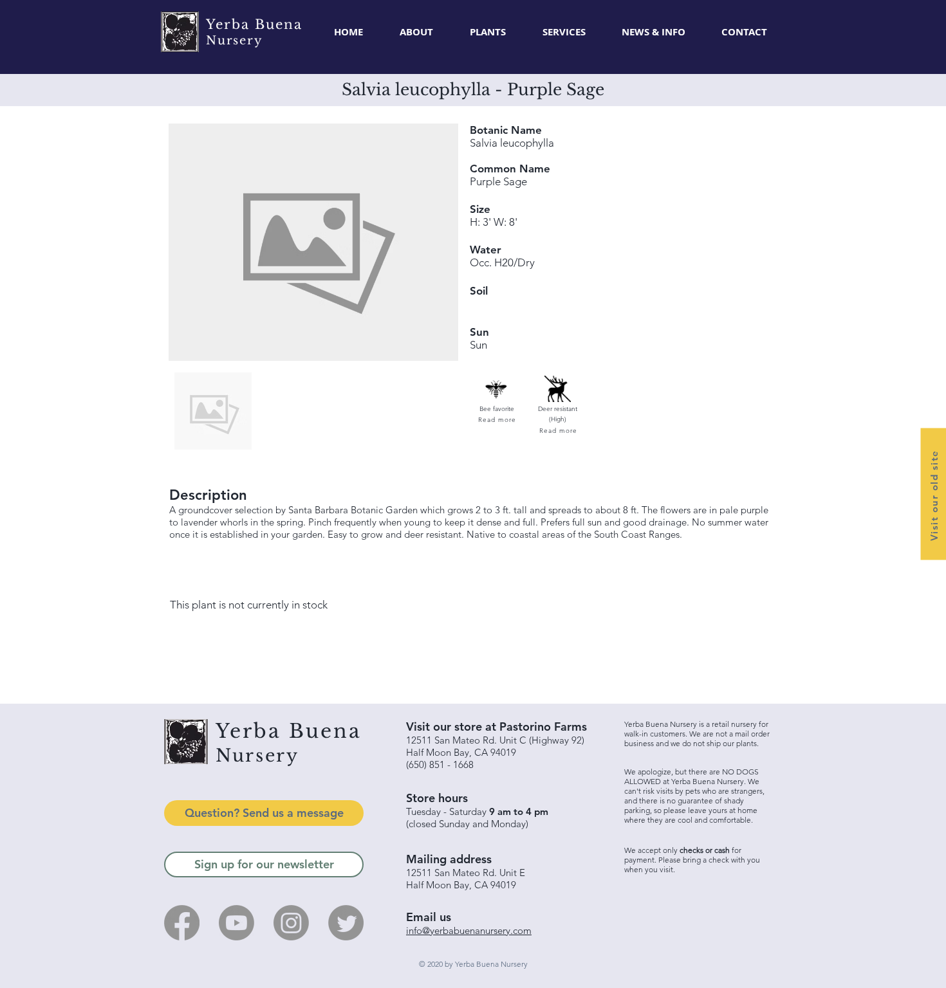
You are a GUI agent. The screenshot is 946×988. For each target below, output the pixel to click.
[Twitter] (346, 922)
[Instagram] (291, 922)
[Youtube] (236, 922)
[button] (487, 32)
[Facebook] (181, 922)
